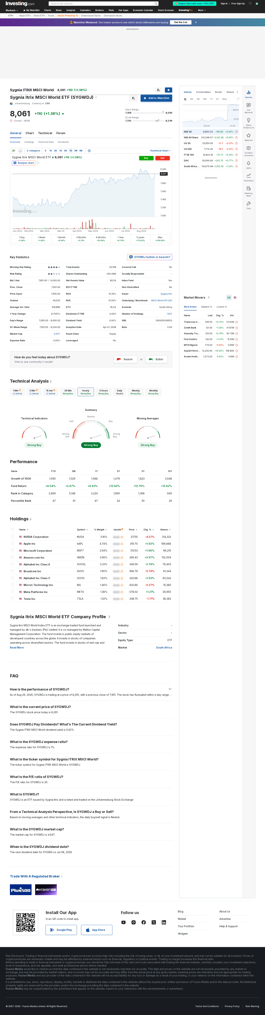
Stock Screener (166, 10)
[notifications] (250, 3)
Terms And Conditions (207, 1006)
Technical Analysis (29, 381)
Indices (188, 92)
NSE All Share (191, 137)
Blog (180, 911)
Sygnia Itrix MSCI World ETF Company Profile (58, 616)
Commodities (203, 92)
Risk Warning (252, 1006)
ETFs (11, 15)
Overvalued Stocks (113, 15)
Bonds (218, 92)
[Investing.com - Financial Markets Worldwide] (20, 3)
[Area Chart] (20, 151)
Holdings (29, 142)
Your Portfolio (186, 926)
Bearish (128, 359)
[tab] (17, 392)
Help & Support (228, 926)
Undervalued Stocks (91, 15)
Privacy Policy (232, 1006)
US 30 (187, 143)
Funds (51, 15)
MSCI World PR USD (161, 300)
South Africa (164, 647)
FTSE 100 (189, 154)
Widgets (183, 933)
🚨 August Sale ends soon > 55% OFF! (194, 3)
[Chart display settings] (89, 151)
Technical (45, 133)
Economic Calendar (143, 10)
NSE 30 (188, 131)
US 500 (188, 149)
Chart (30, 133)
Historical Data (46, 142)
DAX (186, 160)
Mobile (182, 918)
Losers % (222, 306)
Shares (230, 92)
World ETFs (39, 15)
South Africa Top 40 (194, 166)
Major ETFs (25, 15)
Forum (60, 133)
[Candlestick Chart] (14, 151)
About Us (224, 911)
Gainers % (206, 306)
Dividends (63, 142)
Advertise (225, 918)
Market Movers (194, 297)
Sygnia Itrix (166, 293)
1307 (169, 313)
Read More (17, 647)
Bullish (159, 359)
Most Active (190, 306)
